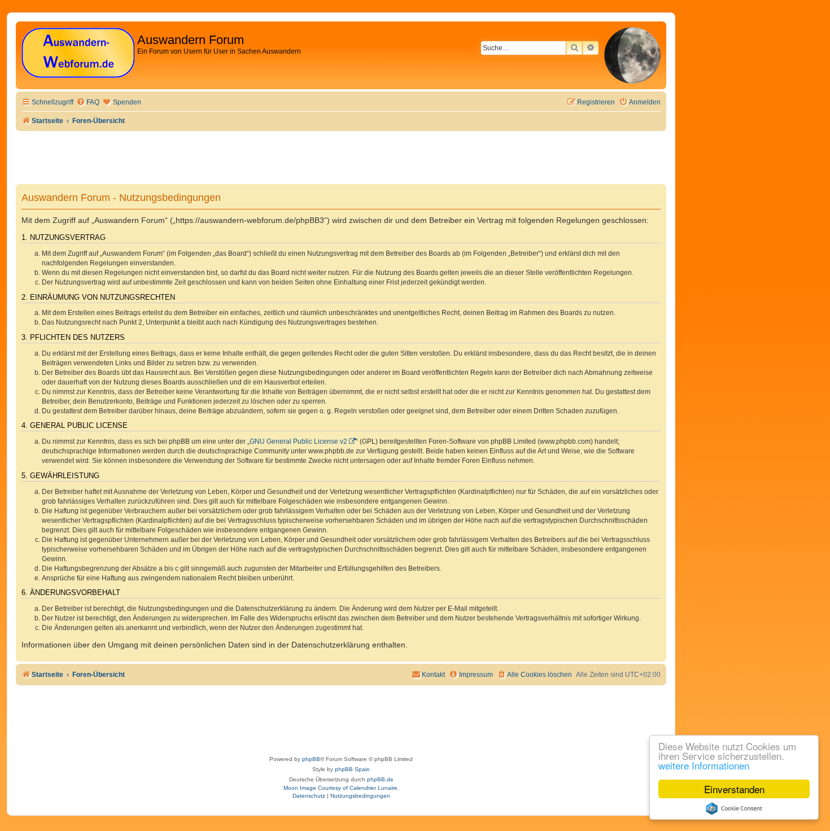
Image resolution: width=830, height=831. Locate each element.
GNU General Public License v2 (298, 441)
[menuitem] (87, 102)
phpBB (311, 759)
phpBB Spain (352, 769)
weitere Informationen (703, 765)
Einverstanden (734, 789)
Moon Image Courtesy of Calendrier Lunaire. (341, 788)
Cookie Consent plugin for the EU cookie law (734, 808)
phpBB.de (380, 779)
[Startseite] (78, 53)
